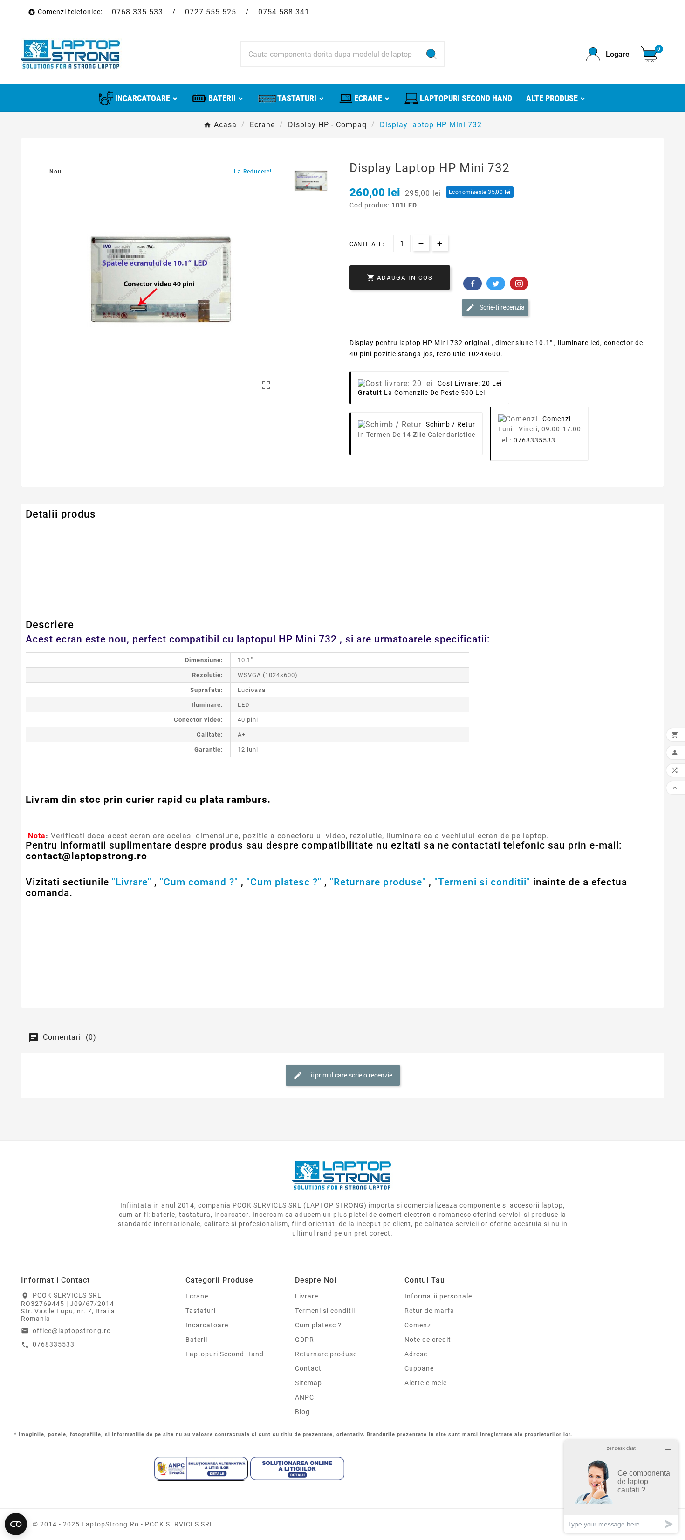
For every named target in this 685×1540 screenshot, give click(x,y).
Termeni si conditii (325, 1310)
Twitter (495, 283)
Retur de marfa (429, 1310)
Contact (308, 1368)
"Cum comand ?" (199, 882)
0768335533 (534, 440)
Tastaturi (200, 1310)
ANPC (304, 1397)
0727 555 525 (210, 11)
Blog (302, 1412)
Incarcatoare (206, 1325)
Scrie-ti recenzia (501, 307)
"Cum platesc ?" (284, 882)
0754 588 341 (283, 11)
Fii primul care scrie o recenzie (349, 1074)
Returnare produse (326, 1354)
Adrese (415, 1354)
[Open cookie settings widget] (16, 1524)
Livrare (306, 1296)
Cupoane (419, 1368)
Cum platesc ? (318, 1325)
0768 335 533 (137, 11)
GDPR (304, 1339)
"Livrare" (131, 882)
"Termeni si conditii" (482, 882)
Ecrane (196, 1296)
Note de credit (427, 1339)
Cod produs (46, 533)
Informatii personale (438, 1296)
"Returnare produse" (378, 882)
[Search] (431, 54)
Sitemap (308, 1383)
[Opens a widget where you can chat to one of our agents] (621, 1486)
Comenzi (418, 1325)
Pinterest (519, 283)
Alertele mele (425, 1383)
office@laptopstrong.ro (72, 1330)
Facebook (472, 283)
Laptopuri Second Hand (224, 1354)
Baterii (196, 1339)
